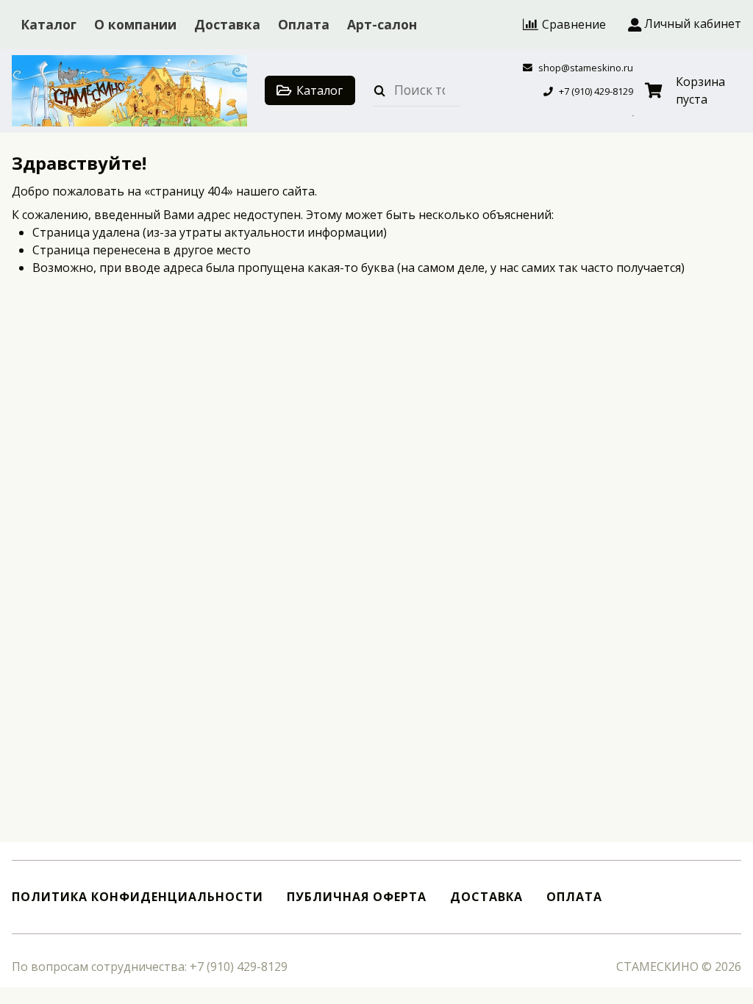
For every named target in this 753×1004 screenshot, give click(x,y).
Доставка (227, 24)
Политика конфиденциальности (137, 897)
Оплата (303, 24)
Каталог (48, 24)
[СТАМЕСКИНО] (129, 90)
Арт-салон (382, 24)
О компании (135, 24)
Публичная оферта (357, 897)
